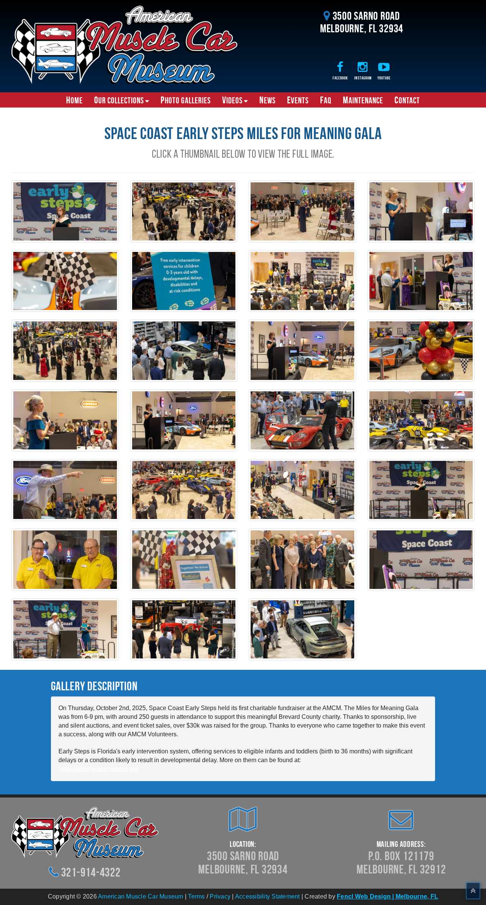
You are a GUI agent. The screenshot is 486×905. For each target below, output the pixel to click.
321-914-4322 (91, 872)
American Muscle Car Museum (140, 896)
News (267, 100)
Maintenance (363, 100)
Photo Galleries (186, 100)
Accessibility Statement (267, 896)
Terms (196, 896)
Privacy (220, 896)
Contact (407, 100)
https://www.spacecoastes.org (98, 769)
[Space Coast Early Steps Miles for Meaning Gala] (65, 211)
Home (74, 100)
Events (298, 100)
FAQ (325, 100)
